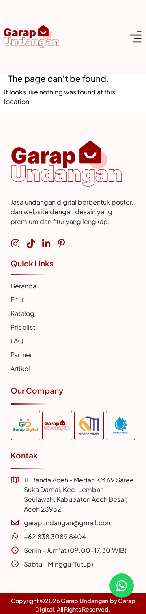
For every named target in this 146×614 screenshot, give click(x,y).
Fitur (17, 299)
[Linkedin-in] (46, 243)
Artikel (20, 368)
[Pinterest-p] (61, 243)
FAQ (17, 341)
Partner (21, 354)
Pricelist (23, 327)
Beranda (23, 285)
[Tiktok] (30, 243)
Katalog (22, 313)
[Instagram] (15, 243)
